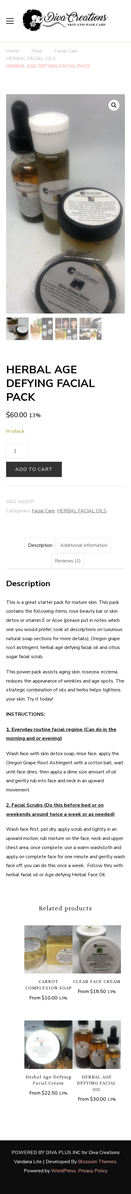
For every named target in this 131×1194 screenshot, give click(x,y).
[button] (113, 105)
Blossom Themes (97, 1161)
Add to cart (34, 469)
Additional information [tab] (84, 545)
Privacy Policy (93, 1170)
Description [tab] (40, 545)
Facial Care (43, 510)
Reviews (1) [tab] (68, 561)
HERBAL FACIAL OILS (82, 510)
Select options (48, 949)
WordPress (63, 1170)
